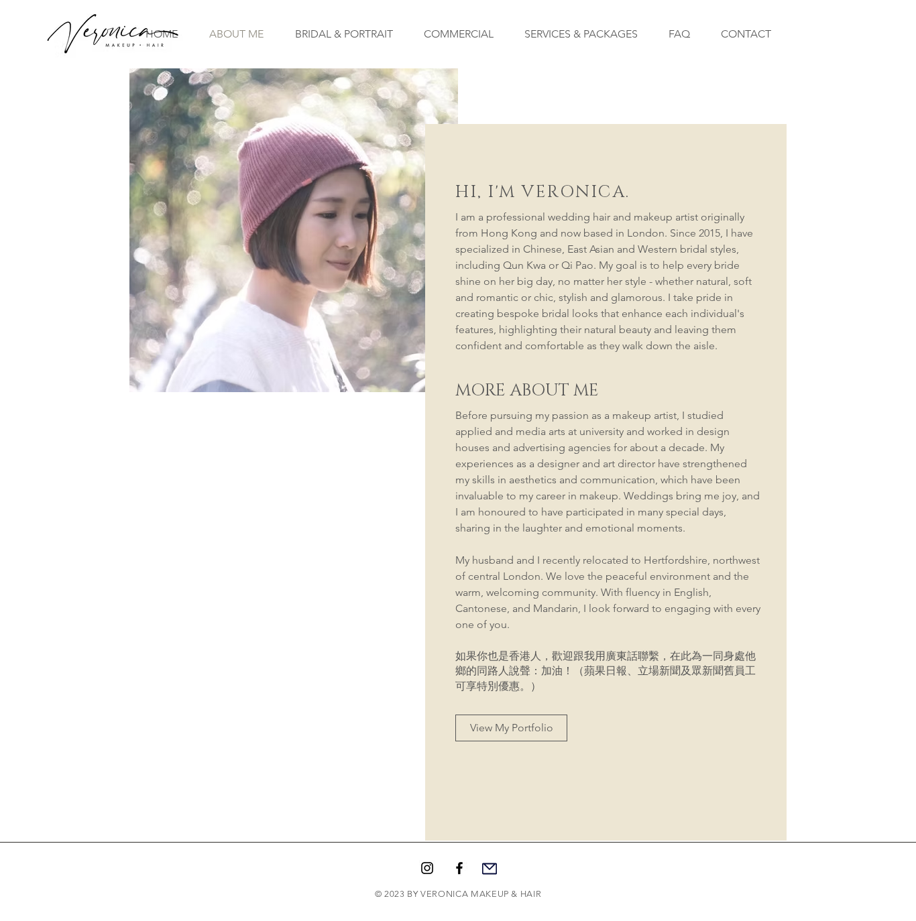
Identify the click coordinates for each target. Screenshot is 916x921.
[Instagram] (427, 868)
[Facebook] (459, 868)
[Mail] (489, 868)
